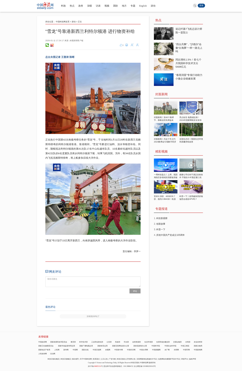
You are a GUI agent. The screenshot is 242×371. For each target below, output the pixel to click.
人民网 (56, 350)
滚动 (153, 5)
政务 (80, 5)
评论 (135, 291)
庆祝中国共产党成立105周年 (170, 235)
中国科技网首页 (62, 22)
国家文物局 (198, 346)
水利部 (187, 342)
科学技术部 (83, 342)
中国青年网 (118, 350)
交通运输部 (177, 342)
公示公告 (104, 359)
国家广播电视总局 (86, 346)
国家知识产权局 (44, 350)
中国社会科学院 (170, 346)
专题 (133, 5)
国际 (115, 5)
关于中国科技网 (86, 359)
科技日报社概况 (53, 359)
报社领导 (75, 359)
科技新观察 (161, 218)
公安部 (109, 342)
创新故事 (160, 224)
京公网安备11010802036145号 (145, 366)
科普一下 (160, 229)
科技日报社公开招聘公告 (126, 359)
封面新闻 (161, 94)
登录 (201, 5)
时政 (63, 5)
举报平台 (184, 359)
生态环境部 (148, 342)
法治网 (52, 354)
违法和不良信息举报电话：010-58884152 (118, 366)
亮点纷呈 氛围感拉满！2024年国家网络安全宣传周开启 (190, 120)
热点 (72, 5)
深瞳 (89, 5)
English (143, 5)
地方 (124, 5)
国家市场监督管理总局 (66, 346)
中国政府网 (42, 342)
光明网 (176, 350)
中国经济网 (131, 350)
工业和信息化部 (97, 342)
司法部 (126, 342)
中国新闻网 (198, 350)
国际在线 (85, 350)
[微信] (47, 45)
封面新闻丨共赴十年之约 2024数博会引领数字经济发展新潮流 (165, 142)
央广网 (167, 350)
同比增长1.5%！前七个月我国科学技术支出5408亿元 (188, 63)
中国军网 (186, 350)
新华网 (65, 350)
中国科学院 (156, 346)
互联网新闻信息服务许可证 (147, 359)
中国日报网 (97, 350)
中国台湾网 (143, 350)
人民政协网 (42, 354)
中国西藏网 (156, 350)
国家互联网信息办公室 (120, 346)
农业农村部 (198, 342)
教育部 (73, 342)
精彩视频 (161, 151)
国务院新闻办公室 (140, 346)
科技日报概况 (66, 359)
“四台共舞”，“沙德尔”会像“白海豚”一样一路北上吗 (188, 48)
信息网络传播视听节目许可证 (169, 359)
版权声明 (192, 359)
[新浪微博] (52, 45)
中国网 (75, 350)
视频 (106, 5)
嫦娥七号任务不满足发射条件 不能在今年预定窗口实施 (191, 177)
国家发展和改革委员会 (58, 342)
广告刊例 (112, 359)
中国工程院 (185, 346)
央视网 (107, 350)
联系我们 (96, 359)
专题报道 (161, 209)
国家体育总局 (102, 346)
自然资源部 (136, 342)
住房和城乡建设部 (163, 342)
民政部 (117, 342)
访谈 (98, 5)
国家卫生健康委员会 (45, 346)
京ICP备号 (95, 366)
